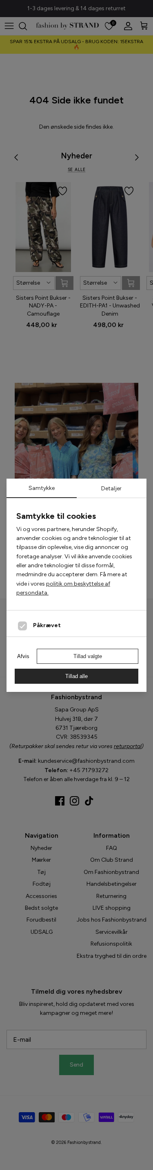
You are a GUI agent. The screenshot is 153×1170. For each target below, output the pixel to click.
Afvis (23, 656)
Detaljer (111, 488)
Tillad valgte (87, 656)
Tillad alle (76, 676)
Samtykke (42, 488)
